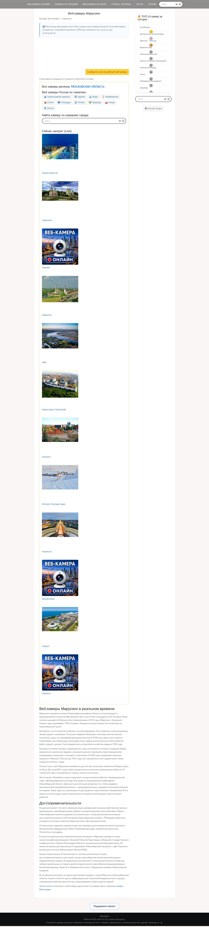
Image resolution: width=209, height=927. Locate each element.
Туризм (152, 4)
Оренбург (144, 88)
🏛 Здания (79, 97)
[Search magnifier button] (180, 4)
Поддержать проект (104, 906)
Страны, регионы (121, 4)
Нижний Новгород (148, 68)
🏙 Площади (64, 102)
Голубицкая (145, 27)
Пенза (142, 74)
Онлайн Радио (154, 108)
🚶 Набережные (110, 97)
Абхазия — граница (148, 41)
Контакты (104, 916)
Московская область (87, 86)
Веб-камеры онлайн (38, 4)
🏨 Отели (49, 102)
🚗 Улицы (110, 102)
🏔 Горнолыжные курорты (57, 97)
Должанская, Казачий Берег (152, 34)
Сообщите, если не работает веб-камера (107, 72)
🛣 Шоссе (49, 108)
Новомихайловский (148, 54)
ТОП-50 (139, 4)
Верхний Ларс (146, 47)
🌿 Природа (95, 102)
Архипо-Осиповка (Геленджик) (153, 61)
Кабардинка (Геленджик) (150, 81)
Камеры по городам (66, 4)
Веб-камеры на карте (94, 4)
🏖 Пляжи (80, 102)
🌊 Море (93, 97)
